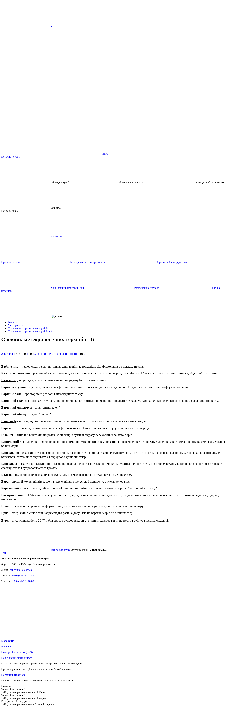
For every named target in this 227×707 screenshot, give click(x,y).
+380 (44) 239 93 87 (23, 575)
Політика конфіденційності (16, 657)
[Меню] (51, 25)
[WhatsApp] (77, 153)
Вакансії (6, 646)
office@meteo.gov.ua (21, 569)
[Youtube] (127, 128)
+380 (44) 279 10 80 (23, 581)
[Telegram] (26, 153)
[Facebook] (77, 128)
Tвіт (3, 552)
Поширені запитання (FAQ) (17, 652)
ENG (105, 153)
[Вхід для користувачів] (26, 128)
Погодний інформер (13, 674)
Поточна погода (10, 156)
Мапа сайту (7, 640)
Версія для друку (60, 549)
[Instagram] (178, 128)
